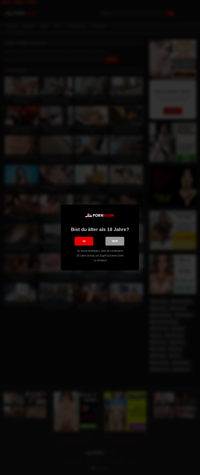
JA (84, 241)
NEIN (115, 241)
